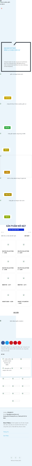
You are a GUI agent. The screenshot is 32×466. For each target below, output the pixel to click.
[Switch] (14, 40)
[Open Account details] (1, 10)
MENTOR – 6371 (6, 285)
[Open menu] (1, 0)
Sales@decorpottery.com (12, 414)
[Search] (0, 7)
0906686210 (10, 412)
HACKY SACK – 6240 (7, 301)
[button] (7, 98)
